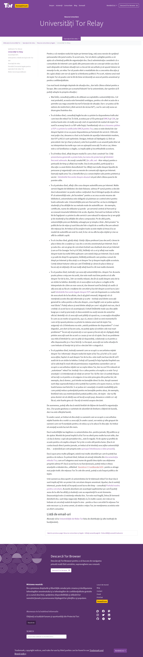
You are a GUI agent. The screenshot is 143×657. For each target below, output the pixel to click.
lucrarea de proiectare (93, 157)
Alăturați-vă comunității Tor (11, 43)
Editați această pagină (92, 533)
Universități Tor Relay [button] (15, 52)
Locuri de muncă (102, 585)
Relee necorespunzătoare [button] (17, 72)
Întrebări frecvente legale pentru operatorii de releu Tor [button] (19, 67)
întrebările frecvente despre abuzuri (74, 177)
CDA (113, 118)
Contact (99, 591)
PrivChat (100, 597)
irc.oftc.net (92, 160)
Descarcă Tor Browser (127, 5)
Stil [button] (9, 60)
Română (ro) (111, 5)
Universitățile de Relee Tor (71, 518)
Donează (82, 5)
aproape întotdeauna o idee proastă (97, 448)
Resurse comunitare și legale (46, 43)
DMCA (106, 118)
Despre (51, 5)
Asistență (59, 5)
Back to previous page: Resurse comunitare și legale (65, 533)
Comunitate (68, 5)
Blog (75, 5)
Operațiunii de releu (29, 43)
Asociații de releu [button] (14, 63)
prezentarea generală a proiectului (66, 157)
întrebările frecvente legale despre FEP (72, 292)
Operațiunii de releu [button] (71, 39)
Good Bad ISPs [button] (13, 55)
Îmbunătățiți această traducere (112, 533)
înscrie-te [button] (31, 623)
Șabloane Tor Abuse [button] (15, 49)
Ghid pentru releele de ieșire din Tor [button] (20, 58)
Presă (99, 594)
